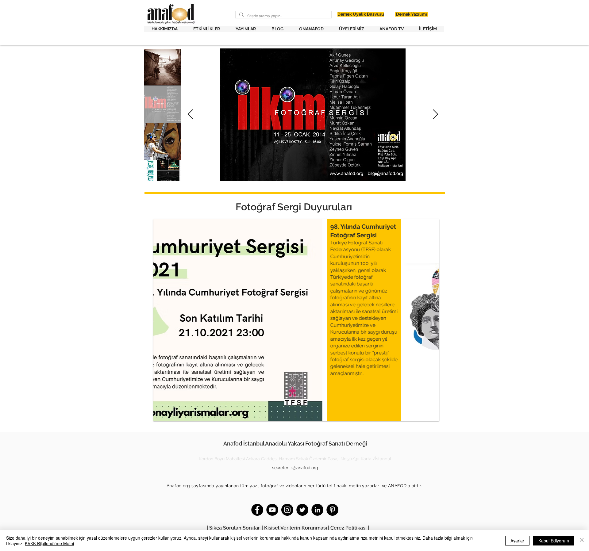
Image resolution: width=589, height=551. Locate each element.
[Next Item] (435, 114)
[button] (164, 29)
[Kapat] (581, 540)
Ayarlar (517, 541)
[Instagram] (287, 510)
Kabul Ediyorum (553, 541)
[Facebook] (257, 510)
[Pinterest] (332, 510)
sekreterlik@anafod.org (295, 467)
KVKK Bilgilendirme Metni (49, 543)
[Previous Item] (190, 114)
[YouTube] (272, 510)
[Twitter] (302, 510)
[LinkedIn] (317, 510)
